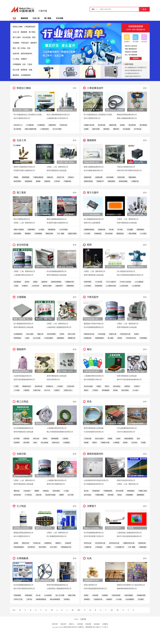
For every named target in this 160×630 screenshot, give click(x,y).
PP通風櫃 (116, 443)
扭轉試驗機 (111, 181)
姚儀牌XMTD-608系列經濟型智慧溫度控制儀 (137, 162)
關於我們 (55, 624)
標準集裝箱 (17, 338)
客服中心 (71, 624)
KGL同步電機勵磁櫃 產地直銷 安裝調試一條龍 (44, 214)
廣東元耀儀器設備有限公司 (127, 118)
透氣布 (86, 390)
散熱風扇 (106, 129)
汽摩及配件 (25, 43)
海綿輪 (110, 439)
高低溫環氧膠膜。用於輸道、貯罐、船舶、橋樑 (44, 476)
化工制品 (16, 59)
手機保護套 (17, 595)
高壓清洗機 (112, 125)
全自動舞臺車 (18, 334)
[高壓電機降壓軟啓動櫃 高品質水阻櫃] (22, 206)
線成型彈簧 (17, 181)
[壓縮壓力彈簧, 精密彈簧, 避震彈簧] (67, 154)
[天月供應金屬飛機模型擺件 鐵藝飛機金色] (115, 572)
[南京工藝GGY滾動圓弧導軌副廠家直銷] (22, 101)
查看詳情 (135, 58)
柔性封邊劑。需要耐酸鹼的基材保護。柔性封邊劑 (22, 266)
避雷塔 (35, 282)
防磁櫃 (143, 443)
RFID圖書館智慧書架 (135, 423)
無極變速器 (28, 181)
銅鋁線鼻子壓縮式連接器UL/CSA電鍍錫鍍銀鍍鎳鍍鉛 (137, 214)
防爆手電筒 (87, 282)
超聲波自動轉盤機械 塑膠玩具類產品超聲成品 (66, 580)
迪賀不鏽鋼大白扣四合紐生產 (66, 371)
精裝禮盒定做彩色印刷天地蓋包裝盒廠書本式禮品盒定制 (115, 371)
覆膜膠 (37, 491)
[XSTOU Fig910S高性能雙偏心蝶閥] (137, 101)
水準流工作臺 (18, 599)
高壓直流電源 (72, 234)
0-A (14, 610)
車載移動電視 (99, 338)
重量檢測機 (87, 177)
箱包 (14, 48)
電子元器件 (17, 37)
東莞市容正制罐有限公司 (56, 484)
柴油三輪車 (29, 334)
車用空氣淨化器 (125, 334)
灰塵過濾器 (142, 547)
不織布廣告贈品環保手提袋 (92, 371)
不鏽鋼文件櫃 (105, 443)
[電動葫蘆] (48, 72)
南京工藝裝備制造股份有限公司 (58, 114)
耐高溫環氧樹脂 (19, 547)
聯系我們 (63, 624)
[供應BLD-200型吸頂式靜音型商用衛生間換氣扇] (93, 519)
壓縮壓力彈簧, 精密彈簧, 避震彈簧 (66, 162)
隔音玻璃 (110, 495)
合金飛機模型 (130, 599)
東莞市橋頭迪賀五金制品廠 (56, 170)
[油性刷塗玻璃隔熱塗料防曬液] (22, 519)
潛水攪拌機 (132, 125)
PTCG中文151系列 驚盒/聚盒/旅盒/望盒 (137, 580)
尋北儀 (111, 230)
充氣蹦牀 (105, 595)
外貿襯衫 (60, 386)
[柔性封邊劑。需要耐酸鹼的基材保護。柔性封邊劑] (22, 258)
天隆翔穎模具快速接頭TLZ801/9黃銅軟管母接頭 (22, 162)
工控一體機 (60, 234)
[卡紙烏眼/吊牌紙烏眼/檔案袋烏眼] (67, 467)
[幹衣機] (137, 519)
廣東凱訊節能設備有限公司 (127, 114)
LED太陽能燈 (139, 282)
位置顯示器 (134, 181)
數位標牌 (26, 443)
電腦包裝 (16, 491)
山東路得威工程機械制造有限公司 (59, 327)
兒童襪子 (57, 390)
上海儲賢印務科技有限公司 (23, 275)
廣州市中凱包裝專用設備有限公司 (129, 379)
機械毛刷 (50, 177)
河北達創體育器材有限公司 (127, 428)
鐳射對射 (44, 282)
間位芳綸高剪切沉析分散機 (66, 110)
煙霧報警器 (70, 286)
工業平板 (29, 599)
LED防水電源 (63, 230)
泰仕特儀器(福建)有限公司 (93, 170)
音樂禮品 (67, 599)
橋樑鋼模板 (130, 491)
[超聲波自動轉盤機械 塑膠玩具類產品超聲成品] (67, 572)
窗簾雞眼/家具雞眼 (91, 423)
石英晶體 (130, 230)
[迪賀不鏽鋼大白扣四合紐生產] (67, 363)
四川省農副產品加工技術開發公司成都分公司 (139, 68)
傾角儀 (119, 338)
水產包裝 (38, 495)
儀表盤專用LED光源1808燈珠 (115, 214)
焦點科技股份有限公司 (70, 627)
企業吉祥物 (70, 386)
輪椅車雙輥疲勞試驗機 (114, 162)
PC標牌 (16, 386)
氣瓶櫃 (86, 443)
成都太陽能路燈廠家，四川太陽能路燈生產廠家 (92, 266)
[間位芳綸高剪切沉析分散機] (67, 101)
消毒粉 (108, 547)
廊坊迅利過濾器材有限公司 (133, 70)
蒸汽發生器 (137, 129)
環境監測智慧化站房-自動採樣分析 (92, 162)
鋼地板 (119, 495)
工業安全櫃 (87, 439)
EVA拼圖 (118, 599)
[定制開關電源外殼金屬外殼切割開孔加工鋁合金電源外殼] (22, 572)
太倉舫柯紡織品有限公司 (23, 376)
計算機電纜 (38, 234)
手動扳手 (71, 177)
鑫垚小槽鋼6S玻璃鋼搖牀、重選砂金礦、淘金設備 (44, 110)
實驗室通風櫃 (128, 439)
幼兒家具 (134, 443)
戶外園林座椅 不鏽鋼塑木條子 (115, 423)
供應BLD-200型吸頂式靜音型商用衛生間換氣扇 (92, 528)
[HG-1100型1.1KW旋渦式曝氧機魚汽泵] (137, 310)
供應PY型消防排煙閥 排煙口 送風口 (44, 266)
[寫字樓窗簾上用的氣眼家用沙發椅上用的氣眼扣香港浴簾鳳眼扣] (67, 415)
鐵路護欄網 (140, 495)
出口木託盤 (36, 338)
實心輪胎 (110, 338)
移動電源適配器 (41, 599)
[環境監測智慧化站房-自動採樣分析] (93, 154)
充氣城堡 (95, 595)
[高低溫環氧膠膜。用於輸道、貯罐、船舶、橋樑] (45, 467)
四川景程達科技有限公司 (126, 271)
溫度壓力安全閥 (89, 125)
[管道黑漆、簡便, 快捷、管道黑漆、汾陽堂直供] (45, 310)
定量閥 (86, 129)
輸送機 (122, 125)
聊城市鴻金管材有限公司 (126, 480)
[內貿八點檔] (90, 72)
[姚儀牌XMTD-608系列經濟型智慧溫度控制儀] (137, 154)
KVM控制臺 (48, 595)
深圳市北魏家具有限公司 (126, 432)
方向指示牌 (35, 286)
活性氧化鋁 (36, 543)
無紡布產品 (116, 386)
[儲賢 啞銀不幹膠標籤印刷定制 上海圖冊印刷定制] (67, 258)
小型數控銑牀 (44, 129)
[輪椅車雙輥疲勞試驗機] (115, 154)
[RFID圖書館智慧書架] (137, 415)
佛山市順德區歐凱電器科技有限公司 (130, 275)
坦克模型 (141, 599)
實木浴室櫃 (119, 491)
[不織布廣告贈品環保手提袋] (93, 363)
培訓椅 (118, 439)
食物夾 (45, 439)
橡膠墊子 (58, 543)
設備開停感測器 (89, 230)
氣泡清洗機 (101, 125)
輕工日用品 (21, 48)
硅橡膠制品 (47, 543)
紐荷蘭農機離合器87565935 (92, 319)
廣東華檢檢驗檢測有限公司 (127, 588)
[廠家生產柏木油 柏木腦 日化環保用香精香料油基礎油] (45, 519)
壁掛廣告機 (141, 543)
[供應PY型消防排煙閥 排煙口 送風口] (45, 258)
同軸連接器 (97, 234)
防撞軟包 (25, 286)
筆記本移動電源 (55, 599)
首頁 (14, 18)
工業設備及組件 (29, 26)
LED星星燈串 (136, 286)
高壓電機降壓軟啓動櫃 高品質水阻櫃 (22, 214)
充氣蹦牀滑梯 (141, 595)
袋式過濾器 (126, 129)
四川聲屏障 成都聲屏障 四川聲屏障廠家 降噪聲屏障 (137, 476)
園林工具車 (71, 334)
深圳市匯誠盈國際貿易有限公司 (95, 588)
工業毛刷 (57, 181)
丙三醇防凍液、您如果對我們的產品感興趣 (115, 319)
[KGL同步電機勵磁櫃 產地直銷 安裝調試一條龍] (44, 206)
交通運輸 (16, 43)
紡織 (30, 70)
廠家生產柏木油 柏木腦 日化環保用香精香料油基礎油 (44, 528)
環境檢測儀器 (123, 181)
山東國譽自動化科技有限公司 (57, 118)
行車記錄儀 (101, 334)
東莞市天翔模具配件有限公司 (24, 167)
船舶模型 (109, 599)
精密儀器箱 (105, 390)
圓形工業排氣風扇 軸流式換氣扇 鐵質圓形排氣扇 (44, 580)
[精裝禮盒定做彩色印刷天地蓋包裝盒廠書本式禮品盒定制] (115, 363)
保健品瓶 (46, 491)
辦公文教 (16, 70)
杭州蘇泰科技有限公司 (132, 73)
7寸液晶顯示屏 (119, 547)
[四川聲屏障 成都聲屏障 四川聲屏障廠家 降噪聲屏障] (137, 467)
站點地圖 (80, 624)
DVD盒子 (135, 390)
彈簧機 (16, 177)
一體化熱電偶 (132, 234)
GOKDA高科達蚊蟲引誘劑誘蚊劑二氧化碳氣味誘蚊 (115, 266)
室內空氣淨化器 (100, 543)
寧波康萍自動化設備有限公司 (24, 170)
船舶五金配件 (63, 319)
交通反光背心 (68, 390)
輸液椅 (125, 443)
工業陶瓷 (65, 439)
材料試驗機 (109, 177)
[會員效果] (79, 44)
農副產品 (16, 75)
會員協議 (96, 624)
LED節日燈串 (124, 286)
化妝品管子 (27, 491)
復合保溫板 (87, 495)
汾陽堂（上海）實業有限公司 (57, 167)
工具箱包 (95, 390)
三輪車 (27, 338)
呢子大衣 (47, 390)
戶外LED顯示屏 (111, 282)
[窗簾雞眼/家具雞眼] (93, 415)
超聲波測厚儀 (88, 181)
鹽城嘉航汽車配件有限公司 (94, 323)
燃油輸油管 (87, 338)
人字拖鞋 (16, 390)
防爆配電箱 (31, 230)
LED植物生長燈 (111, 286)
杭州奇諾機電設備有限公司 (56, 271)
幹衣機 (130, 528)
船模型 (86, 595)
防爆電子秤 (100, 181)
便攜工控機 (71, 595)
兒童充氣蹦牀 (128, 595)
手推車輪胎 (143, 338)
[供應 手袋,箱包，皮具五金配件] (137, 363)
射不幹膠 (16, 439)
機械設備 (24, 18)
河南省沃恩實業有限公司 (126, 167)
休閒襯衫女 (49, 386)
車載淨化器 (112, 334)
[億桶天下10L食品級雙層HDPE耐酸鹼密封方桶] (67, 519)
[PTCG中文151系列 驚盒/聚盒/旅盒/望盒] (137, 572)
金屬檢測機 (98, 177)
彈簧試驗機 (132, 177)
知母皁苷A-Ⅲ (18, 125)
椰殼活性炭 (25, 543)
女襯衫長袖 (36, 390)
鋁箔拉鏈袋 (56, 491)
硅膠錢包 (127, 386)
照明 (33, 37)
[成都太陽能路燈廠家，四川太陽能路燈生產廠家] (93, 258)
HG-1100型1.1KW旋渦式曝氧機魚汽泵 (137, 319)
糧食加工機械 (47, 286)
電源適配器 (51, 230)
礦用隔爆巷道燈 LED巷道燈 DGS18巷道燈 (137, 266)
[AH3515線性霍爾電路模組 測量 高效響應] (93, 206)
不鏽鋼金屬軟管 (38, 177)
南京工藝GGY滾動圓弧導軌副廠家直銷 (22, 110)
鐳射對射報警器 (56, 282)
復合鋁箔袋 (17, 495)
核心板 (38, 595)
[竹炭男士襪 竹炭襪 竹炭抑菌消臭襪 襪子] (45, 363)
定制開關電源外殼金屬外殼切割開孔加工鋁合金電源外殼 (22, 580)
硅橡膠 (16, 543)
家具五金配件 (99, 439)
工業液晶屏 (98, 547)
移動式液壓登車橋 (30, 129)
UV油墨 (66, 491)
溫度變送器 (101, 230)
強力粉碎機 (17, 129)
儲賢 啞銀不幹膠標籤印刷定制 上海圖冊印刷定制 (66, 266)
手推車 (62, 334)
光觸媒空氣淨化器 (128, 543)
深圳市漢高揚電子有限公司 (94, 536)
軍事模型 (87, 599)
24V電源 (41, 230)
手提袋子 (137, 386)
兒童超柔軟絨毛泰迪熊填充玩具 (92, 580)
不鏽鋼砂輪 (67, 181)
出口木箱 (70, 495)
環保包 (107, 386)
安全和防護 (26, 37)
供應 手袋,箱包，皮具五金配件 (137, 371)
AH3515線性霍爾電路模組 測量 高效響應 (92, 214)
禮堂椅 (94, 443)
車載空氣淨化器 (89, 334)
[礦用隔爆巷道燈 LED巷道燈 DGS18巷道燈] (137, 258)
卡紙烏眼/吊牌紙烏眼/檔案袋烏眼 (66, 476)
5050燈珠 (87, 234)
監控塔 (27, 282)
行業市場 (43, 10)
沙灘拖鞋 (26, 390)
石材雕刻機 (41, 125)
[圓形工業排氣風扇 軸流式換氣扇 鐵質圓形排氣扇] (45, 572)
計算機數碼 (17, 64)
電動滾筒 (116, 129)
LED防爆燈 (87, 286)
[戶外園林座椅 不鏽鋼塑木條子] (115, 415)
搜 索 (144, 9)
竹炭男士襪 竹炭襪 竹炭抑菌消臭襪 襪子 (44, 371)
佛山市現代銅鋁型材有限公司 (24, 588)
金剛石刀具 (60, 177)
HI (52, 610)
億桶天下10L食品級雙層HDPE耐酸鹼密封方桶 (66, 528)
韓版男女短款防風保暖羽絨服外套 (22, 371)
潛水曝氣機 (143, 125)
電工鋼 (86, 491)
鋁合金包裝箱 (88, 386)
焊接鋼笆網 (95, 491)
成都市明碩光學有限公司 (133, 76)
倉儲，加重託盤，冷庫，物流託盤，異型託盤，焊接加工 (22, 319)
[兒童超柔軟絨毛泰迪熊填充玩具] (93, 572)
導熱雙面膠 (54, 439)
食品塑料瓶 (31, 547)
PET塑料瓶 (28, 495)
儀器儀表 (24, 32)
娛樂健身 (24, 70)
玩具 (24, 64)
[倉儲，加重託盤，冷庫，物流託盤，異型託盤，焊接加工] (22, 310)
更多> (75, 88)
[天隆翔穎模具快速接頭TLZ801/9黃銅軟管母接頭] (22, 154)
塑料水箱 (36, 439)
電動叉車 (40, 334)
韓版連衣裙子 (26, 386)
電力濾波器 (108, 234)
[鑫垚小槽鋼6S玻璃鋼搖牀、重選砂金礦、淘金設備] (45, 101)
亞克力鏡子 (53, 547)
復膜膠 (61, 495)
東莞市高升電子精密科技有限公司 (129, 170)
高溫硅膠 (68, 543)
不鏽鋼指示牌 (69, 282)
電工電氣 (47, 18)
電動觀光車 (71, 338)
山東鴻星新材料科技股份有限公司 (96, 480)
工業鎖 (16, 286)
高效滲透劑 (42, 547)
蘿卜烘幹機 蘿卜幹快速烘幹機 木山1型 (92, 110)
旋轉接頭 (47, 181)
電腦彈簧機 (25, 177)
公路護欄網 (129, 495)
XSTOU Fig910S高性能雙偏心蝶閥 (137, 110)
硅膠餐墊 (26, 439)
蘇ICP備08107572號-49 (100, 627)
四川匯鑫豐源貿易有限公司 (94, 219)
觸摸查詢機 (49, 234)
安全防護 (59, 18)
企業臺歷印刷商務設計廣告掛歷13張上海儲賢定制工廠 (22, 476)
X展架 (35, 443)
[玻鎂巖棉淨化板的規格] (93, 467)
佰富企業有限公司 (53, 379)
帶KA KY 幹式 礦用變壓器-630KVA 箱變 (66, 214)
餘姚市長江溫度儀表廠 (92, 223)
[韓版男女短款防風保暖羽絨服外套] (22, 363)
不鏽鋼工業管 (142, 491)
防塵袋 (99, 386)
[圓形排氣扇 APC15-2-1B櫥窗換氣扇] (44, 415)
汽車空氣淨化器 (131, 338)
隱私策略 (88, 624)
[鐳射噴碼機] (69, 72)
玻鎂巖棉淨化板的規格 (92, 476)
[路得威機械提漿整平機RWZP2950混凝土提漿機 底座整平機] (115, 519)
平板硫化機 (63, 125)
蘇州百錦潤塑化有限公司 (93, 379)
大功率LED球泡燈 (125, 282)
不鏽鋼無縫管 (108, 491)
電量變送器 (120, 234)
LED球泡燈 (98, 282)
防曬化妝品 (55, 443)
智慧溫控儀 (121, 177)
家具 (28, 48)
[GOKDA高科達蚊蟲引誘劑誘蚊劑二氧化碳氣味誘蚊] (115, 258)
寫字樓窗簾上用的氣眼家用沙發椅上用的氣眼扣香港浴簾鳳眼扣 (66, 423)
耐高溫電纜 (17, 234)
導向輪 (115, 390)
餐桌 (138, 439)
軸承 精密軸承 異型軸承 (115, 110)
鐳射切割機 (95, 129)
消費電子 (24, 59)
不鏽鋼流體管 (99, 495)
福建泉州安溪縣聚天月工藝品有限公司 (131, 585)
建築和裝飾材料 (26, 53)
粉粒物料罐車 (51, 334)
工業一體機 (131, 547)
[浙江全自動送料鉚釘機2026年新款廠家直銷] (44, 154)
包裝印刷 (16, 53)
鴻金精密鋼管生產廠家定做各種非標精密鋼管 (115, 476)
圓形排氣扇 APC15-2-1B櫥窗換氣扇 (44, 423)
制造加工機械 (17, 26)
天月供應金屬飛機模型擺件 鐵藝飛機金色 (115, 580)
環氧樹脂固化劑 (66, 547)
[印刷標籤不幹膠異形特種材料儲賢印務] (22, 415)
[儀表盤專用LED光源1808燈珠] (115, 206)
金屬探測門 (59, 286)
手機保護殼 (28, 595)
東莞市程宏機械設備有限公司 (24, 379)
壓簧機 (38, 181)
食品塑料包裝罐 (50, 495)
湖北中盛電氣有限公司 (22, 118)
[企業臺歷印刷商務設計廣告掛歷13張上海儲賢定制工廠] (22, 467)
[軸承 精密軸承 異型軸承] (115, 101)
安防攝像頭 (17, 282)
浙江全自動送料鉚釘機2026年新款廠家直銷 (44, 162)
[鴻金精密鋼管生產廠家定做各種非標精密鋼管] (115, 467)
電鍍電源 (28, 234)
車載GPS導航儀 (19, 230)
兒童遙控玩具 (98, 599)
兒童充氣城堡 (116, 595)
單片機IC (120, 230)
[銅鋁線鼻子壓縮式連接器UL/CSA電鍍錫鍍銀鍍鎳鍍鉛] (137, 206)
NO (79, 610)
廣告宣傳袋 (125, 390)
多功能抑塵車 (48, 338)
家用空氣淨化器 (114, 543)
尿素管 (136, 334)
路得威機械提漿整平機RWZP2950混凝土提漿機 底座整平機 (115, 528)
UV (112, 610)
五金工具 (36, 18)
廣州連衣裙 (38, 386)
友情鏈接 (105, 624)
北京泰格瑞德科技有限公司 (94, 432)
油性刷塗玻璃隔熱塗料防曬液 (22, 528)
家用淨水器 (87, 543)
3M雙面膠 (66, 443)
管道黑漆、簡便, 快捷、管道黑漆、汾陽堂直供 (44, 319)
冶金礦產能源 (26, 75)
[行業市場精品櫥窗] (111, 72)
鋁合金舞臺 (44, 443)
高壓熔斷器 (140, 230)
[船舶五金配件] (67, 310)
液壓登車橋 (52, 125)
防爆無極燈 (98, 286)
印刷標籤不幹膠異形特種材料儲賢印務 (22, 423)
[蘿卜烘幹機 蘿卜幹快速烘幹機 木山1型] (93, 101)
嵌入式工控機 (60, 595)
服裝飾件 (33, 43)
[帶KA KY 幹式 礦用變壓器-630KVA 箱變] (67, 206)
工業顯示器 (87, 547)
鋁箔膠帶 (16, 443)
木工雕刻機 (29, 125)
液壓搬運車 (60, 338)
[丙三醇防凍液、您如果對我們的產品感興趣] (115, 310)
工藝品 (29, 64)
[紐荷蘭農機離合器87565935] (93, 310)
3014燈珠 (143, 234)
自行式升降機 (57, 129)
